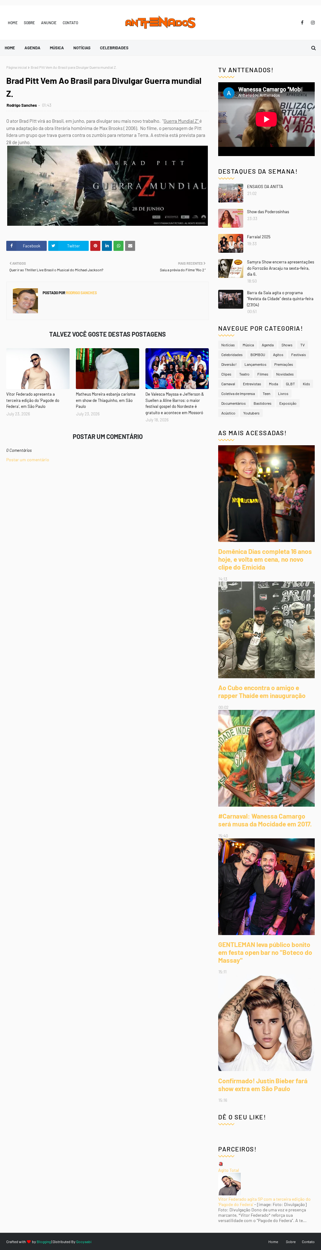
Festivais (298, 354)
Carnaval (228, 383)
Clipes (226, 374)
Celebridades (232, 354)
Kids (306, 383)
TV (302, 345)
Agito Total (228, 1170)
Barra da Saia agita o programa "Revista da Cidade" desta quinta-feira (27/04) (280, 298)
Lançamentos (255, 364)
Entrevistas (252, 383)
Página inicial (16, 67)
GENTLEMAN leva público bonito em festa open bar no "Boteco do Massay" (265, 952)
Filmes (262, 374)
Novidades (285, 374)
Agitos (278, 354)
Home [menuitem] (10, 47)
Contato (70, 22)
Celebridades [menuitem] (114, 47)
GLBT (290, 383)
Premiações (283, 364)
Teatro (244, 374)
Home (13, 22)
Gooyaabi (84, 1241)
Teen (266, 393)
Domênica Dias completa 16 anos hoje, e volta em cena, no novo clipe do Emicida (265, 559)
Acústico (228, 413)
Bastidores (262, 403)
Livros (283, 393)
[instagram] (312, 22)
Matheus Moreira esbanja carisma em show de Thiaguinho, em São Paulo (105, 400)
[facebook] (302, 22)
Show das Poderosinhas (268, 211)
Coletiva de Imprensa (238, 393)
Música (248, 345)
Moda (273, 383)
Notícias (228, 345)
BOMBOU (257, 354)
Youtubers (251, 413)
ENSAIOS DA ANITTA (265, 186)
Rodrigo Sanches (22, 105)
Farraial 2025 (259, 236)
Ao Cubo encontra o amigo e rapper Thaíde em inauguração (262, 691)
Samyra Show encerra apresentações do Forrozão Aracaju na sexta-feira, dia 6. (280, 268)
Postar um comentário (27, 459)
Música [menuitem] (57, 47)
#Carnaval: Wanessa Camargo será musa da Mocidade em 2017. (265, 820)
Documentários (233, 403)
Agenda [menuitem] (32, 47)
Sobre (29, 22)
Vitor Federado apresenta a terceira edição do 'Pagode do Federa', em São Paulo (32, 400)
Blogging (44, 1241)
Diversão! (229, 364)
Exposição (288, 403)
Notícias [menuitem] (82, 47)
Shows (287, 345)
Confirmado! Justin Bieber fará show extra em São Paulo (263, 1084)
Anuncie (48, 22)
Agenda (268, 345)
